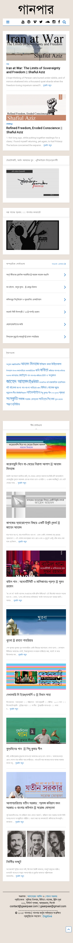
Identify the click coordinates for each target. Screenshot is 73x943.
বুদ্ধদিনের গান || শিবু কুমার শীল (24, 749)
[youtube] (22, 22)
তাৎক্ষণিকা (42, 382)
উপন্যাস (9, 370)
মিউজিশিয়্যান (21, 392)
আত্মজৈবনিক (16, 364)
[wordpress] (29, 22)
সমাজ (21, 399)
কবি (37, 370)
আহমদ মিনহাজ (30, 364)
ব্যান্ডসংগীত (11, 392)
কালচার (15, 375)
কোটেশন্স (22, 375)
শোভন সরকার (51, 896)
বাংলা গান (21, 387)
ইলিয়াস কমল (45, 364)
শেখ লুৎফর (55, 393)
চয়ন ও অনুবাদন (49, 375)
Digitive (47, 916)
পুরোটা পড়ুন (47, 85)
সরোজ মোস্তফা (31, 399)
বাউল (38, 388)
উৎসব (14, 371)
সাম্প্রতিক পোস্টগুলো (15, 263)
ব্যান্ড (57, 387)
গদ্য (7, 64)
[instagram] (53, 22)
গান (28, 375)
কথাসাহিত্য (21, 370)
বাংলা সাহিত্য (31, 387)
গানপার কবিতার (36, 375)
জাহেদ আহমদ (17, 381)
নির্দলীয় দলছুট (13, 862)
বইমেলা (13, 387)
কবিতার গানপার (54, 370)
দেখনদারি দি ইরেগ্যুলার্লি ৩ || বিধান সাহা (28, 695)
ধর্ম (48, 382)
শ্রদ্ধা (62, 392)
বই (7, 387)
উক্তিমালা (56, 364)
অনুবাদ (8, 364)
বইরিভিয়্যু (9, 124)
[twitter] (41, 22)
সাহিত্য (43, 399)
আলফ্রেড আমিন (34, 896)
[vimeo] (35, 22)
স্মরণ (9, 404)
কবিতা (44, 369)
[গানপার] (36, 14)
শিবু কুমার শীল (45, 392)
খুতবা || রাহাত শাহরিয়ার (19, 640)
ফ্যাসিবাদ (61, 382)
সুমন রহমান (59, 399)
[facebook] (59, 22)
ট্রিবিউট (34, 381)
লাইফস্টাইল (33, 392)
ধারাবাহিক (53, 382)
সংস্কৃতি (12, 398)
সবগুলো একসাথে (58, 264)
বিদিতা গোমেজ (47, 387)
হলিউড (16, 404)
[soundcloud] (47, 22)
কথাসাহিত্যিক (30, 370)
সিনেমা (50, 399)
